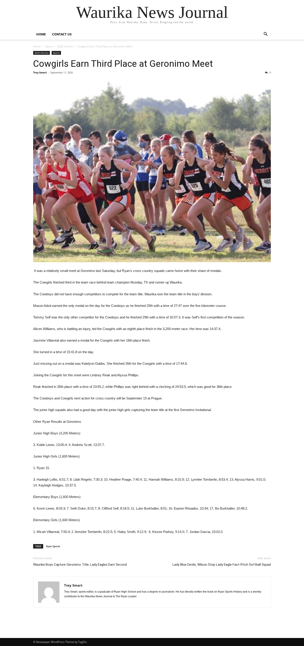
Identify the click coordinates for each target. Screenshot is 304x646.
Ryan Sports (53, 546)
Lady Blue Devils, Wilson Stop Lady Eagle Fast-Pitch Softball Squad (221, 565)
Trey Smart (40, 72)
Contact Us (62, 34)
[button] (265, 34)
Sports (49, 46)
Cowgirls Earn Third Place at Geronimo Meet (123, 63)
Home (41, 34)
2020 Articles (65, 46)
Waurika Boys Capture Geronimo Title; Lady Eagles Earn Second (80, 565)
